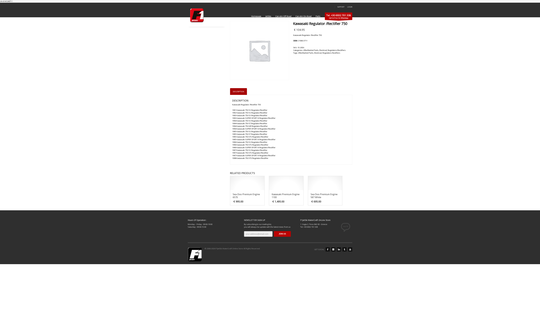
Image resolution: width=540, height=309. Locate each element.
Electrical (323, 50)
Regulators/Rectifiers (337, 50)
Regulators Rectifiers (331, 53)
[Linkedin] (339, 249)
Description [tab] (238, 91)
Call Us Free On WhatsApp (338, 16)
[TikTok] (344, 249)
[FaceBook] (328, 249)
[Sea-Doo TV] (350, 249)
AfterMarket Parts (311, 50)
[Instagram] (333, 249)
